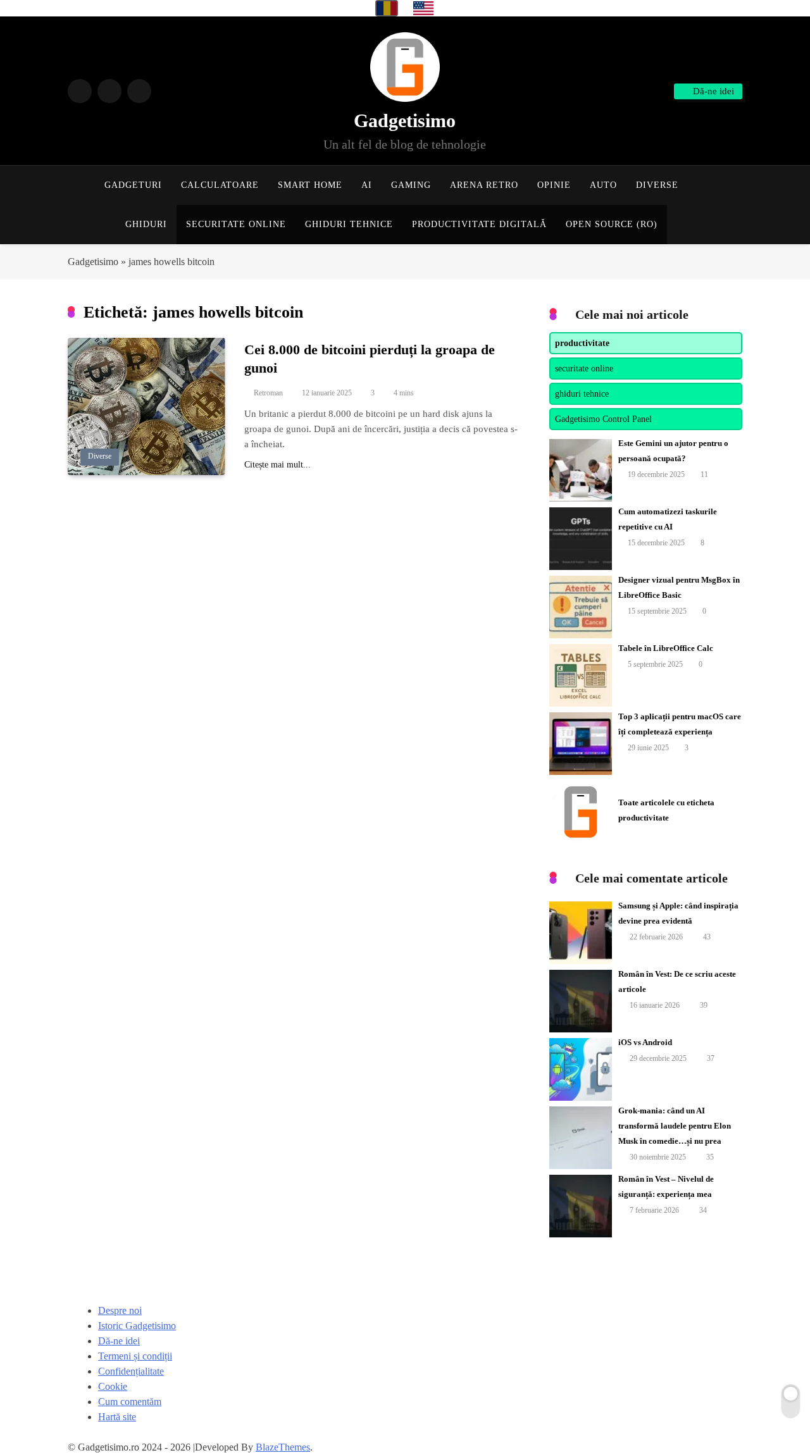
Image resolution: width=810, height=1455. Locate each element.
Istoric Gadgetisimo (137, 1325)
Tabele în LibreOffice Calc (665, 648)
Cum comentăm (129, 1401)
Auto (603, 185)
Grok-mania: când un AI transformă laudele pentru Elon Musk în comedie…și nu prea (674, 1126)
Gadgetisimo (405, 120)
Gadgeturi (133, 185)
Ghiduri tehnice (349, 224)
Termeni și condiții (135, 1356)
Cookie (112, 1386)
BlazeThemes (283, 1447)
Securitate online (236, 224)
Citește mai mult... (277, 464)
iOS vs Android (645, 1042)
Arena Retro (484, 185)
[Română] (386, 8)
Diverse (657, 185)
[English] (423, 8)
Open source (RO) (611, 224)
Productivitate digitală (479, 224)
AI (366, 185)
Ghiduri (146, 224)
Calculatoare (220, 185)
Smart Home (310, 185)
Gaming (411, 185)
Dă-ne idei (119, 1340)
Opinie (554, 185)
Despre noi (120, 1310)
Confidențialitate (131, 1371)
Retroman (268, 393)
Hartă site (117, 1416)
